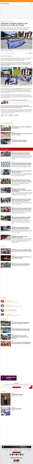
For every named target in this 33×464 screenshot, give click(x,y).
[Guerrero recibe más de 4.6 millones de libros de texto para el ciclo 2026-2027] (6, 343)
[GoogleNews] (18, 454)
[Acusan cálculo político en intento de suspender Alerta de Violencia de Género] (6, 182)
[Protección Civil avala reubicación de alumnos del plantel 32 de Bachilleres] (6, 155)
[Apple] (20, 454)
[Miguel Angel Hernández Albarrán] (2, 310)
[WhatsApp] (5, 53)
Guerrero (16, 115)
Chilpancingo (11, 115)
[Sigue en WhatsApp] (30, 53)
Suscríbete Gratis (16, 387)
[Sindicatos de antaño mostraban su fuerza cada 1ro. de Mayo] (6, 135)
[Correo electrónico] (9, 53)
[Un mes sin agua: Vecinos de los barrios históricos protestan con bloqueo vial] (6, 202)
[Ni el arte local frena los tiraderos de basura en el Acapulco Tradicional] (6, 323)
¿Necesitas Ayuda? (16, 452)
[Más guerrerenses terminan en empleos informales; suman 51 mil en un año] (6, 220)
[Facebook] (1, 53)
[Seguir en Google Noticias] (31, 53)
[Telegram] (7, 53)
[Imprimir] (13, 53)
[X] (3, 53)
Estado (2, 115)
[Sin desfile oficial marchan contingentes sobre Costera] (6, 128)
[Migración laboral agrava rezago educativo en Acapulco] (6, 239)
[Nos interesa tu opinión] (16, 447)
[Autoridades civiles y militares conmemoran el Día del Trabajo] (6, 141)
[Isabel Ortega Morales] (2, 305)
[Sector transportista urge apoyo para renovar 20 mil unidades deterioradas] (6, 330)
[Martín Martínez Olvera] (2, 301)
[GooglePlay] (22, 454)
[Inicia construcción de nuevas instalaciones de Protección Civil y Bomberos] (6, 337)
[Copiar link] (11, 53)
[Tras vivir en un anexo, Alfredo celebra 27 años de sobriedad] (6, 173)
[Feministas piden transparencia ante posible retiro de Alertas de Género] (6, 230)
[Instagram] (14, 454)
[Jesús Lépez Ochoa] (2, 314)
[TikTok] (16, 454)
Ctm (6, 115)
